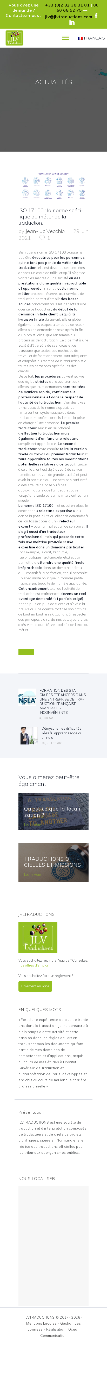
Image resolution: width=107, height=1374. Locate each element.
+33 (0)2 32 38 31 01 (67, 5)
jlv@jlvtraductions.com (68, 16)
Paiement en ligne (35, 986)
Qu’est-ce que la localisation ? (53, 812)
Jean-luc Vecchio (45, 231)
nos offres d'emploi (33, 965)
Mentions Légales (41, 1323)
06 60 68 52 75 (78, 7)
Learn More (32, 824)
